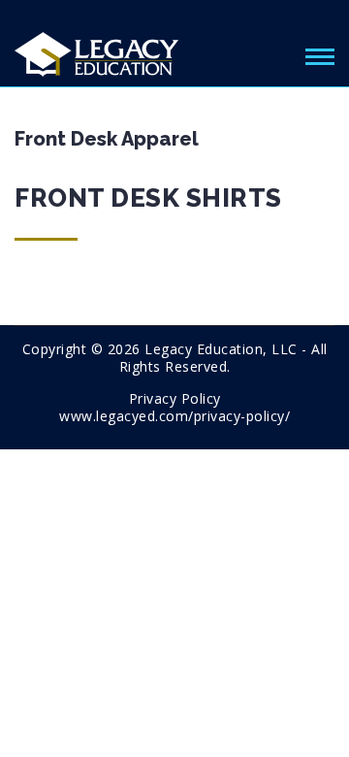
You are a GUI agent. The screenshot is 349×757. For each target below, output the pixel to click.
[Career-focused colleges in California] (96, 50)
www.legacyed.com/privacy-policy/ (174, 416)
